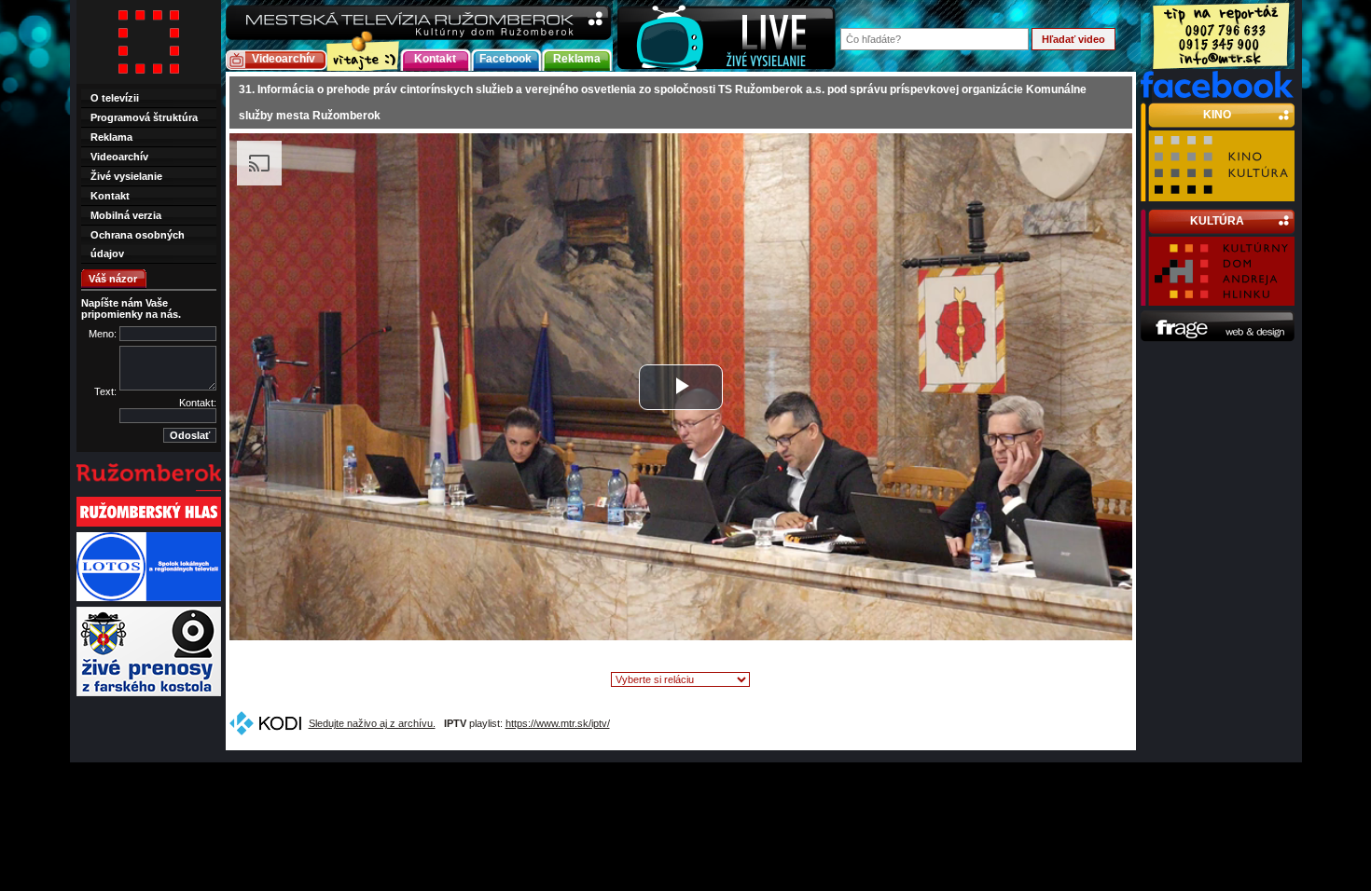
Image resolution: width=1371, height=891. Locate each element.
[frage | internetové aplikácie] (1218, 338)
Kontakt (435, 58)
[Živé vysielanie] (726, 36)
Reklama (577, 58)
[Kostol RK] (148, 694)
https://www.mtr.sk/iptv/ (557, 723)
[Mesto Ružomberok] (148, 489)
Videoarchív (283, 58)
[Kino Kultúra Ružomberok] (1221, 193)
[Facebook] (1218, 94)
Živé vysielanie (126, 176)
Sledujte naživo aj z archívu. (372, 723)
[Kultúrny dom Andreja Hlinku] (1221, 297)
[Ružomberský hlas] (148, 524)
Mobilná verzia (125, 215)
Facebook (505, 58)
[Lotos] (148, 599)
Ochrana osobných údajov (137, 244)
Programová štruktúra (144, 117)
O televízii (114, 97)
